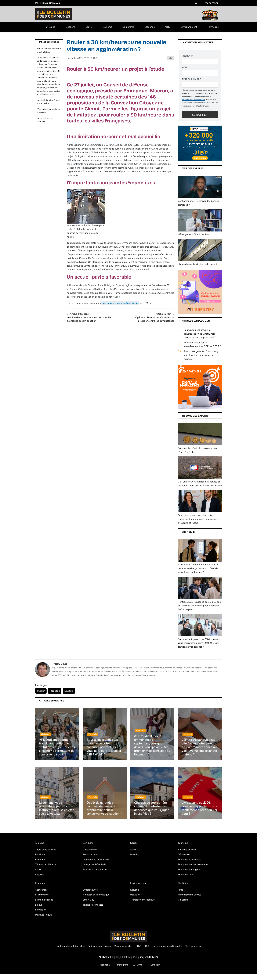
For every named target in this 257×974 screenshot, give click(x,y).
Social (133, 843)
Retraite (134, 854)
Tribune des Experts (46, 864)
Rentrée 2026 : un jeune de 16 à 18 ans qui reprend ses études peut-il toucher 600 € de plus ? (199, 605)
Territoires (213, 27)
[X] (196, 3)
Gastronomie (90, 849)
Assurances (41, 889)
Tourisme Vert (185, 874)
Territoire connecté (93, 904)
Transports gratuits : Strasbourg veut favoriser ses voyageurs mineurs (201, 355)
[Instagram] (192, 3)
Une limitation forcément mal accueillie (48, 102)
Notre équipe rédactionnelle (167, 946)
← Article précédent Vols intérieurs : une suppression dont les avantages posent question (89, 317)
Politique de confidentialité (70, 946)
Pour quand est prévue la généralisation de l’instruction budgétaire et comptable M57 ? (200, 333)
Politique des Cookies (99, 946)
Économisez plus (44, 899)
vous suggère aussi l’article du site (120, 303)
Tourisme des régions (189, 869)
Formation (40, 909)
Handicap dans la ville (189, 894)
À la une (50, 27)
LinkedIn (68, 691)
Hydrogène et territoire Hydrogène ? (197, 264)
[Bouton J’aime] (170, 58)
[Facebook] (187, 3)
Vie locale (183, 899)
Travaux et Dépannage (95, 869)
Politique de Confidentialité (193, 99)
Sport (38, 869)
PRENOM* (187, 55)
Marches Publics (44, 914)
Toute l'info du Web (45, 849)
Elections (70, 27)
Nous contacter (193, 946)
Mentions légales (123, 946)
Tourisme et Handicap (189, 859)
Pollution (135, 894)
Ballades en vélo (187, 849)
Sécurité (39, 874)
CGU (146, 946)
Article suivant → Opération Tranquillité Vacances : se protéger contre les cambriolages (154, 317)
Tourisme (107, 27)
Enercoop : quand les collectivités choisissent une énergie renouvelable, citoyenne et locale (198, 519)
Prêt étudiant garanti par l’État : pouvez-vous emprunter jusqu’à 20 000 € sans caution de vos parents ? (199, 643)
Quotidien (183, 883)
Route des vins (91, 854)
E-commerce (42, 894)
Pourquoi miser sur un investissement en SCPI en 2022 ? (202, 344)
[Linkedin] (200, 3)
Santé (89, 27)
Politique (40, 854)
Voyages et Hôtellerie (94, 864)
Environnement (189, 27)
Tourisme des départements (193, 864)
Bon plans (88, 843)
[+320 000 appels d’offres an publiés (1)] (200, 143)
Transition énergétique (142, 899)
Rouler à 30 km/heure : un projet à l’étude (49, 50)
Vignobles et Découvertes (97, 859)
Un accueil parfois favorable (45, 120)
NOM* (185, 67)
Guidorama (128, 27)
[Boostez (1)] (200, 386)
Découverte (184, 854)
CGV (138, 946)
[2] (200, 291)
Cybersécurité (90, 889)
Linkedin (155, 964)
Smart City (88, 899)
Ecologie (134, 889)
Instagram (122, 964)
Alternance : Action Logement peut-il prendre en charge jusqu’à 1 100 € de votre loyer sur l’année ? (198, 568)
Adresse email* (191, 79)
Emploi (39, 904)
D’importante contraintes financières (48, 111)
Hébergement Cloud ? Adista (193, 234)
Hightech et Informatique (96, 894)
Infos (180, 889)
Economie (149, 27)
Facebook (55, 691)
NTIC (167, 27)
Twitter (41, 691)
